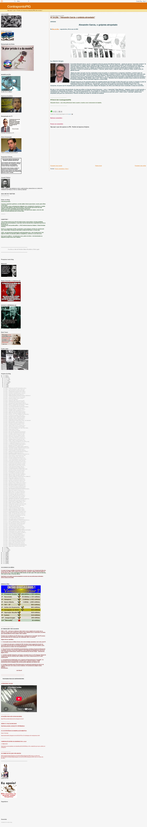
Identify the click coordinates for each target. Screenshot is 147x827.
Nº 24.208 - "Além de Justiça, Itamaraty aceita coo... (14, 475)
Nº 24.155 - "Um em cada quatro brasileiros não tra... (14, 541)
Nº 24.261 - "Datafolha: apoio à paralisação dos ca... (14, 410)
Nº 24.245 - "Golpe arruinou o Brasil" (10, 429)
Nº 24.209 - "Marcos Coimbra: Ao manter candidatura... (14, 474)
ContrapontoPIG (19, 6)
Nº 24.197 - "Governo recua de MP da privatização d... (14, 487)
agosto (5, 383)
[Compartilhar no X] (57, 111)
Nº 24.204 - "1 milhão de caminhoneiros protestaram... (14, 478)
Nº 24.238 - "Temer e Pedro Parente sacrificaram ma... (14, 437)
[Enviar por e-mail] (53, 111)
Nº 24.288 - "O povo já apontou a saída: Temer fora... (14, 389)
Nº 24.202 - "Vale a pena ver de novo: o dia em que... (14, 481)
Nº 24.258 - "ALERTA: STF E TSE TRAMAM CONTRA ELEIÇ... (16, 414)
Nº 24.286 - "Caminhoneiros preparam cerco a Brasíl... (14, 391)
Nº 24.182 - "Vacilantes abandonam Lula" (11, 506)
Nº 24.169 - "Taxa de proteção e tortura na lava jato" (14, 523)
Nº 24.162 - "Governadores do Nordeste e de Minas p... (14, 532)
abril (5, 547)
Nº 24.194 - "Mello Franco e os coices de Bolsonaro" (14, 491)
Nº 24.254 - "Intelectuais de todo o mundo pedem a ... (14, 419)
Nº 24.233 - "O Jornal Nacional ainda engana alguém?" (14, 444)
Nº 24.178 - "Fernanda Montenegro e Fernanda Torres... (15, 511)
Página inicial (98, 165)
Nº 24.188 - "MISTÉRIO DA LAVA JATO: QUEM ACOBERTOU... (16, 498)
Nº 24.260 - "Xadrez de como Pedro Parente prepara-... (14, 411)
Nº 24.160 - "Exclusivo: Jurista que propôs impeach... (14, 534)
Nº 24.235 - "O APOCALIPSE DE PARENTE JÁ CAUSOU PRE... (16, 441)
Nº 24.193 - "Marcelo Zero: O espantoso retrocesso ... (14, 492)
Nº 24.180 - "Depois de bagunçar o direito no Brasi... (14, 508)
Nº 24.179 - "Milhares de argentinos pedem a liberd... (14, 510)
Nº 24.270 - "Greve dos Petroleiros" (10, 399)
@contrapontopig (5, 195)
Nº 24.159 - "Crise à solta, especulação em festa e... (14, 536)
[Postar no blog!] (55, 111)
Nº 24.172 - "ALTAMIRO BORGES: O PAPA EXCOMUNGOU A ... (16, 520)
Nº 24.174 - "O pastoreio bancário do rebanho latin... (14, 517)
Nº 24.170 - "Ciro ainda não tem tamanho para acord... (14, 522)
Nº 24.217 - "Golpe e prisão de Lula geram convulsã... (14, 464)
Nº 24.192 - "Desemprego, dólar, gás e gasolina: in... (14, 493)
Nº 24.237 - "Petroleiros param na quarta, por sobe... (14, 439)
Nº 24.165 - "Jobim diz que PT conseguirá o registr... (14, 528)
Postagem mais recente (56, 165)
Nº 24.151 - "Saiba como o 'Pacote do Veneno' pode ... (14, 546)
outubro (5, 380)
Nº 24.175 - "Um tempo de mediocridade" (11, 516)
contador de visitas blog (6, 822)
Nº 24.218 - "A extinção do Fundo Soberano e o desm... (14, 462)
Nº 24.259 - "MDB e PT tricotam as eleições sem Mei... (14, 413)
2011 (4, 560)
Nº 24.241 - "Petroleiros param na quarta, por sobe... (14, 434)
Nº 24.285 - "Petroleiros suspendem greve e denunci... (14, 393)
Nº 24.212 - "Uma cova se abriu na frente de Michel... (14, 470)
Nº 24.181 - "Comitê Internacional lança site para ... (13, 507)
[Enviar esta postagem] (72, 114)
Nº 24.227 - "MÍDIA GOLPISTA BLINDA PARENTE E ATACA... (16, 451)
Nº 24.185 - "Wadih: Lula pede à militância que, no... (14, 502)
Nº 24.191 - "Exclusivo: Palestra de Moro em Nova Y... (14, 495)
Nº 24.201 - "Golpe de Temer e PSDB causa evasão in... (15, 482)
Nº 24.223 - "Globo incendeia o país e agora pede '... (14, 456)
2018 (4, 376)
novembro (6, 379)
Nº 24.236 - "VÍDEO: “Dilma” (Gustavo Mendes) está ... (14, 440)
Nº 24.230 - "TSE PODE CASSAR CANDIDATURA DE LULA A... (16, 447)
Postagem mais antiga (140, 165)
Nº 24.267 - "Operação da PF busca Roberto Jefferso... (14, 403)
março (5, 548)
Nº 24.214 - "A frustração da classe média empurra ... (14, 467)
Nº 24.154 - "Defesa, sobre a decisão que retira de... (14, 542)
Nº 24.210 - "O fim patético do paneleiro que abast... (14, 472)
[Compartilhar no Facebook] (59, 111)
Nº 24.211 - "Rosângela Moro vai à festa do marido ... (14, 471)
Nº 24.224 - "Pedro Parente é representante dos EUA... (14, 455)
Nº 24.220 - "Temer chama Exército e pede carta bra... (14, 460)
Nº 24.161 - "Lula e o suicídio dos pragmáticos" (13, 533)
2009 (4, 563)
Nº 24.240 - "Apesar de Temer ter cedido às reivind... (14, 435)
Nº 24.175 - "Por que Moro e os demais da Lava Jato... (14, 515)
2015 (4, 555)
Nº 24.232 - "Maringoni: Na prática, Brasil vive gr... (13, 445)
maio (5, 386)
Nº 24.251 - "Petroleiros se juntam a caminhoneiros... (14, 422)
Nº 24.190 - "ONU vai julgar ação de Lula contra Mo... (14, 496)
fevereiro (6, 549)
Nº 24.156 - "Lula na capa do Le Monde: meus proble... (14, 540)
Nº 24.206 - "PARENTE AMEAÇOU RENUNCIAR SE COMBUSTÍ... (17, 476)
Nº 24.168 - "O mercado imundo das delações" (13, 525)
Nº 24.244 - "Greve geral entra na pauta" (11, 430)
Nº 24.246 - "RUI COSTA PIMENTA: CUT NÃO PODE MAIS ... (16, 428)
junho (5, 385)
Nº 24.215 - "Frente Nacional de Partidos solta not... (14, 466)
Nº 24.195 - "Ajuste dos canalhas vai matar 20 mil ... (14, 490)
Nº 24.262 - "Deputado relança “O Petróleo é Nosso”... (14, 409)
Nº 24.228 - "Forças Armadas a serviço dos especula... (14, 450)
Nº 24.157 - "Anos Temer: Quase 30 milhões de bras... (14, 538)
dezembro (6, 378)
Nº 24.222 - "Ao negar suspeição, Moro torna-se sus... (14, 457)
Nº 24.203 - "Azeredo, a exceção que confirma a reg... (14, 480)
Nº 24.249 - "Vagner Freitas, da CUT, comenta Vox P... (14, 425)
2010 (4, 562)
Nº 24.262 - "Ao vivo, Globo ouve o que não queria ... (14, 408)
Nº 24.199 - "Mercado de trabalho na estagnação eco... (14, 485)
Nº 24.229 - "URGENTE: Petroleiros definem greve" (14, 449)
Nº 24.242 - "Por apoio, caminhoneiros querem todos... (14, 432)
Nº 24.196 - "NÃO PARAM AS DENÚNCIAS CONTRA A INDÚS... (16, 488)
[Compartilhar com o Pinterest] (61, 111)
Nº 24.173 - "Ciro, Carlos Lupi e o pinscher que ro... (14, 518)
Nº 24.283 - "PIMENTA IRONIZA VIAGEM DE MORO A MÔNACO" (17, 395)
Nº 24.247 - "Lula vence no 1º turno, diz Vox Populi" (13, 426)
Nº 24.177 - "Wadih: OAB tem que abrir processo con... (14, 512)
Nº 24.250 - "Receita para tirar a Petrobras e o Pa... (14, 424)
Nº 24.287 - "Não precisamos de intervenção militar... (14, 390)
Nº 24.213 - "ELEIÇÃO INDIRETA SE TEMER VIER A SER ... (15, 469)
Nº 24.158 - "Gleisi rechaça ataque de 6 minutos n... (14, 537)
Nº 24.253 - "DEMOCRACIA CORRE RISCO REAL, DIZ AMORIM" (17, 420)
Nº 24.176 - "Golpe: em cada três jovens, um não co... (14, 513)
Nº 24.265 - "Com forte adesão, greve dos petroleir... (14, 405)
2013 (4, 558)
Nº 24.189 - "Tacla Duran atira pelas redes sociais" (13, 497)
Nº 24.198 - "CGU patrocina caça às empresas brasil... (14, 486)
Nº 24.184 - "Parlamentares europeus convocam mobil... (15, 503)
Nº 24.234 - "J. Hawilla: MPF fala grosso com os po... (14, 442)
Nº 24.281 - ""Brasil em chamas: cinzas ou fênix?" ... (14, 398)
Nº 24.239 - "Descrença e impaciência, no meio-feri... (14, 436)
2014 (4, 556)
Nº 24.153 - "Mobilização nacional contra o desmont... (14, 543)
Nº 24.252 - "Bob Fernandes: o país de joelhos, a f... (14, 421)
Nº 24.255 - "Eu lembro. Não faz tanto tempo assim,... (14, 418)
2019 (4, 375)
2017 (4, 552)
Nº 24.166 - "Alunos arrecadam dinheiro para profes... (14, 527)
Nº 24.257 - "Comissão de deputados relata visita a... (14, 415)
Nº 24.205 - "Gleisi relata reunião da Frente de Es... (13, 477)
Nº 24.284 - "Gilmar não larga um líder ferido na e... (13, 394)
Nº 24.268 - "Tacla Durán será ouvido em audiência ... (14, 401)
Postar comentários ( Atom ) (62, 168)
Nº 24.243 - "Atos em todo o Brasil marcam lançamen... (14, 431)
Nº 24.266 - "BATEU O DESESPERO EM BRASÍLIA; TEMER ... (16, 404)
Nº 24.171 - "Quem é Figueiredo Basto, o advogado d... (14, 521)
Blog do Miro (55, 29)
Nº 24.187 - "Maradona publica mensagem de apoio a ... (14, 500)
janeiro (5, 551)
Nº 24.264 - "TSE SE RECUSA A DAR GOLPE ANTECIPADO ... (16, 406)
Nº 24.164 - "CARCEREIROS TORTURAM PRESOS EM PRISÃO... (17, 529)
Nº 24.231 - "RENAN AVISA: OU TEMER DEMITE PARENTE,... (16, 446)
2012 (4, 559)
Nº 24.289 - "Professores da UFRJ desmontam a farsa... (15, 388)
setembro (6, 381)
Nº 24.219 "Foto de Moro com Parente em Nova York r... (15, 461)
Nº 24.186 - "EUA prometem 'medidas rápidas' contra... (14, 501)
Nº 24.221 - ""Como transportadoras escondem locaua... (15, 459)
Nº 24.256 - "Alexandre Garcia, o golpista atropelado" (72, 17)
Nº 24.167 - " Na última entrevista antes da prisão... (13, 526)
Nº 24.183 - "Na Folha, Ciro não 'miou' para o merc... (14, 505)
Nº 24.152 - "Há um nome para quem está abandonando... (15, 544)
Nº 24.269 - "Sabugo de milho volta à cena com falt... (14, 400)
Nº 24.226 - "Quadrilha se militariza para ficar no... (13, 452)
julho (5, 384)
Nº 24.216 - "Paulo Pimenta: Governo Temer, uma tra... (14, 465)
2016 (4, 553)
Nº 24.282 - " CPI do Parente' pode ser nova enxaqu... (14, 396)
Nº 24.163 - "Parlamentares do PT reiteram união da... (14, 531)
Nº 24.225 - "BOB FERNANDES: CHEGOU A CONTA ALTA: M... (16, 454)
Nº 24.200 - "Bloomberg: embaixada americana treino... (14, 484)
